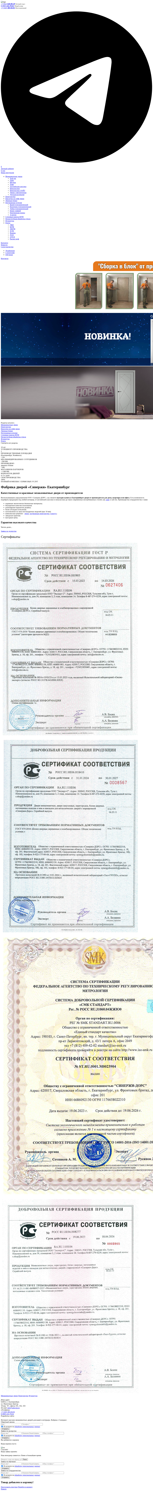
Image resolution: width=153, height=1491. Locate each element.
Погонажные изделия (13, 203)
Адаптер (13, 215)
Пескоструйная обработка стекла (17, 219)
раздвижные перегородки (39, 514)
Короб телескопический (19, 205)
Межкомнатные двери (13, 176)
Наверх (3, 1489)
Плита (7, 223)
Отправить (5, 1429)
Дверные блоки (11, 201)
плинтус (53, 514)
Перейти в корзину (25, 1487)
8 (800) (7, 6)
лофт (107, 500)
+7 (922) (8, 4)
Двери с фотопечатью (18, 193)
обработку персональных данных (27, 1427)
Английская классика (18, 187)
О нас (3, 171)
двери (26, 514)
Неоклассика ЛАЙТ (17, 191)
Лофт (12, 184)
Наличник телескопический (20, 207)
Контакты (4, 258)
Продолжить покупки (9, 1487)
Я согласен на (22, 1427)
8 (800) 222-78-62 (7, 1414)
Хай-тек (13, 178)
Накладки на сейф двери (14, 199)
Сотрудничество (7, 247)
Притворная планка (17, 213)
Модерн (13, 182)
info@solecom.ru (13, 1408)
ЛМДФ (12, 229)
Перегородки (10, 197)
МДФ (12, 227)
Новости (4, 245)
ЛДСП (12, 237)
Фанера (13, 233)
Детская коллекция (17, 195)
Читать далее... (6, 527)
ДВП (12, 225)
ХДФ (12, 231)
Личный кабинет (7, 169)
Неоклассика (15, 189)
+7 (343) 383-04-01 (8, 1412)
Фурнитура (9, 221)
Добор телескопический (19, 209)
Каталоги (4, 243)
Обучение (9, 255)
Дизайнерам (10, 251)
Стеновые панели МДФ (14, 217)
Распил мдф (14, 239)
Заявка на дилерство (8, 531)
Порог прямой (15, 211)
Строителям (10, 253)
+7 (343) (8, 8)
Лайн (12, 180)
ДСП (12, 235)
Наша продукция (7, 173)
